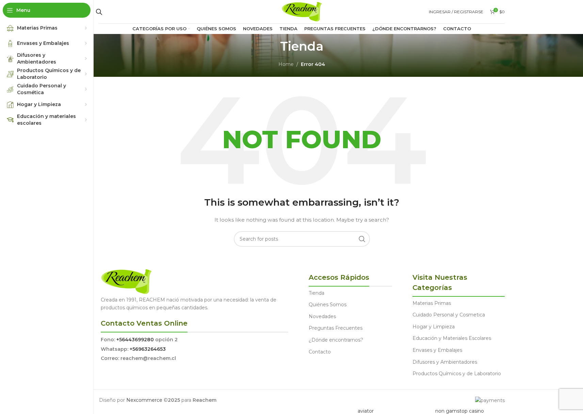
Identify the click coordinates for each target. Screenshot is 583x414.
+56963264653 (148, 349)
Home (286, 64)
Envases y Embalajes (437, 350)
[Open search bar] (99, 12)
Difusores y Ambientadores (444, 362)
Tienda (316, 293)
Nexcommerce (144, 400)
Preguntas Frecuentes (335, 328)
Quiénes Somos (327, 304)
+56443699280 (135, 340)
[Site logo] (301, 11)
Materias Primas (431, 303)
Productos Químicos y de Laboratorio (456, 373)
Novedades (322, 316)
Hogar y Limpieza (433, 327)
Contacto (320, 352)
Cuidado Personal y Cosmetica (448, 315)
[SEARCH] (362, 239)
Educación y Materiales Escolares (451, 338)
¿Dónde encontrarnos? (336, 340)
